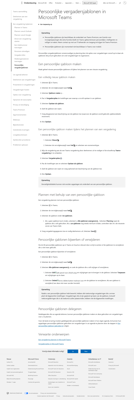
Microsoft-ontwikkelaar (94, 362)
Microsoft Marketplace (94, 377)
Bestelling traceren (33, 375)
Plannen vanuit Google (22, 35)
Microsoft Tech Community (95, 374)
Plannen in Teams (20, 27)
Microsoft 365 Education (54, 372)
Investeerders (111, 369)
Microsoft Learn (92, 365)
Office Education (52, 375)
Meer (77, 3)
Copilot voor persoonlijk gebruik (15, 372)
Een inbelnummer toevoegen (20, 46)
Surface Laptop (10, 365)
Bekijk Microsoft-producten (13, 379)
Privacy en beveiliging (21, 105)
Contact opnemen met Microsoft (45, 396)
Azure (68, 369)
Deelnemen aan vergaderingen (24, 80)
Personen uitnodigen (22, 51)
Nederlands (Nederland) (16, 393)
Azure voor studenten (53, 387)
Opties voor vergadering (22, 95)
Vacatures (111, 362)
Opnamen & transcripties (22, 100)
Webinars (16, 120)
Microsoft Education (53, 362)
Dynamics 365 (70, 372)
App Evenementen (19, 115)
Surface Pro (9, 362)
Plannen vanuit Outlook (23, 31)
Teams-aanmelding (20, 11)
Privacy (58, 396)
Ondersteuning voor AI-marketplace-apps (94, 369)
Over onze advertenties (93, 396)
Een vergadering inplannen (23, 24)
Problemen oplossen (20, 145)
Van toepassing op (46, 24)
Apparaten (68, 3)
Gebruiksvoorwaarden (68, 396)
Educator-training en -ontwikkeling (57, 379)
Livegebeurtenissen (20, 135)
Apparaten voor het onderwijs (55, 365)
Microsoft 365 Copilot (72, 379)
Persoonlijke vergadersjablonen (21, 66)
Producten (58, 3)
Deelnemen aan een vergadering (20, 17)
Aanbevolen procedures (21, 140)
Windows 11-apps (11, 382)
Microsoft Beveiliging (72, 365)
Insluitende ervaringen (21, 130)
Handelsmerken (81, 396)
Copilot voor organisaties (13, 369)
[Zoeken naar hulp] (120, 2)
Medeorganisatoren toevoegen (21, 60)
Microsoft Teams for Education (56, 369)
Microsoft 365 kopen (90, 3)
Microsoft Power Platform (94, 380)
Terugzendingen (32, 372)
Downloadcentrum (32, 365)
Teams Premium (19, 110)
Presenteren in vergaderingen (24, 85)
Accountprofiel (31, 362)
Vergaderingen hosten (21, 90)
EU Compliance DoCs (107, 396)
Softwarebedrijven (93, 384)
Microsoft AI (70, 362)
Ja (73, 351)
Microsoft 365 (42, 3)
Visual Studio (91, 387)
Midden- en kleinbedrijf (73, 385)
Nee (85, 351)
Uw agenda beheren (20, 75)
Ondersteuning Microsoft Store (36, 369)
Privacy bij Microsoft (113, 365)
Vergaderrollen (19, 55)
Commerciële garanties (34, 382)
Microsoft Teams (71, 382)
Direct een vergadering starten (22, 40)
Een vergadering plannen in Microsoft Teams (54, 340)
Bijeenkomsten (18, 125)
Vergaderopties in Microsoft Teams (51, 344)
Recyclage (30, 379)
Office (50, 3)
